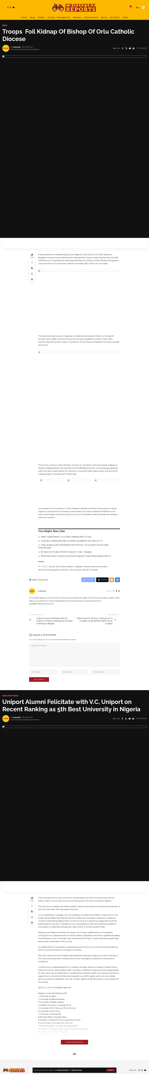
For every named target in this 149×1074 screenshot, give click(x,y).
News (4, 25)
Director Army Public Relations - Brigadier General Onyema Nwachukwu (78, 567)
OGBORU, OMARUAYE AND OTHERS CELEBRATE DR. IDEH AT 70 (71, 541)
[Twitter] (10, 7)
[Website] (114, 591)
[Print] (133, 48)
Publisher (17, 47)
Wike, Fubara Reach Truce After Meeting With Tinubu (66, 537)
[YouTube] (13, 7)
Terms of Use (76, 1070)
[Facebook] (8, 7)
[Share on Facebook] (122, 48)
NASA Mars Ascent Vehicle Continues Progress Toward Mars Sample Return (76, 556)
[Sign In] (4, 7)
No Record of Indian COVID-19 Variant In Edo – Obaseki (66, 552)
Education (7, 695)
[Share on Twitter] (126, 48)
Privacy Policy (62, 1070)
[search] (133, 7)
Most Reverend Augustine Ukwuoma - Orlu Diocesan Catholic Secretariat (68, 570)
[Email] (130, 48)
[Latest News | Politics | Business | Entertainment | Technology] (74, 7)
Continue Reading (74, 1042)
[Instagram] (119, 591)
